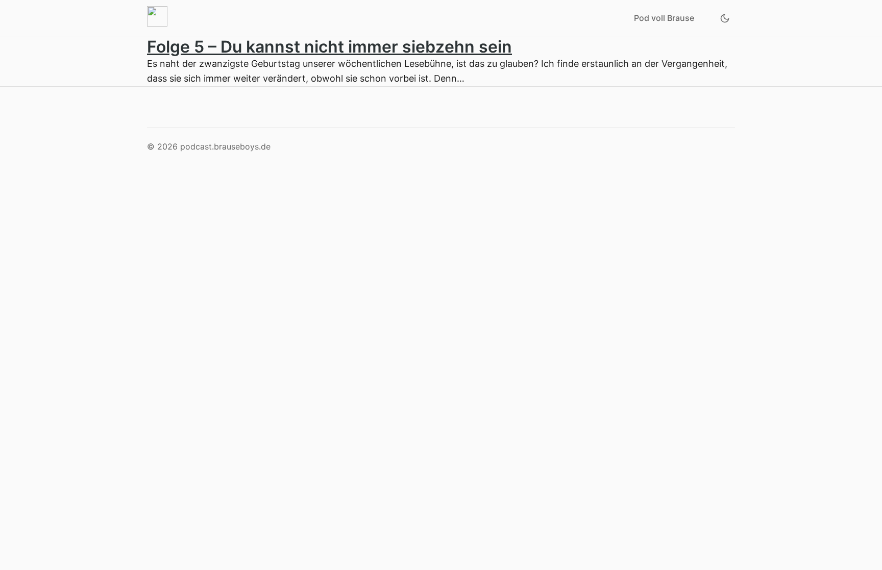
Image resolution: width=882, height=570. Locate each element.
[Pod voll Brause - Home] (159, 18)
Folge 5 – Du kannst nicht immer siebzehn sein (329, 47)
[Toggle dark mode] (725, 18)
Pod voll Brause (664, 18)
